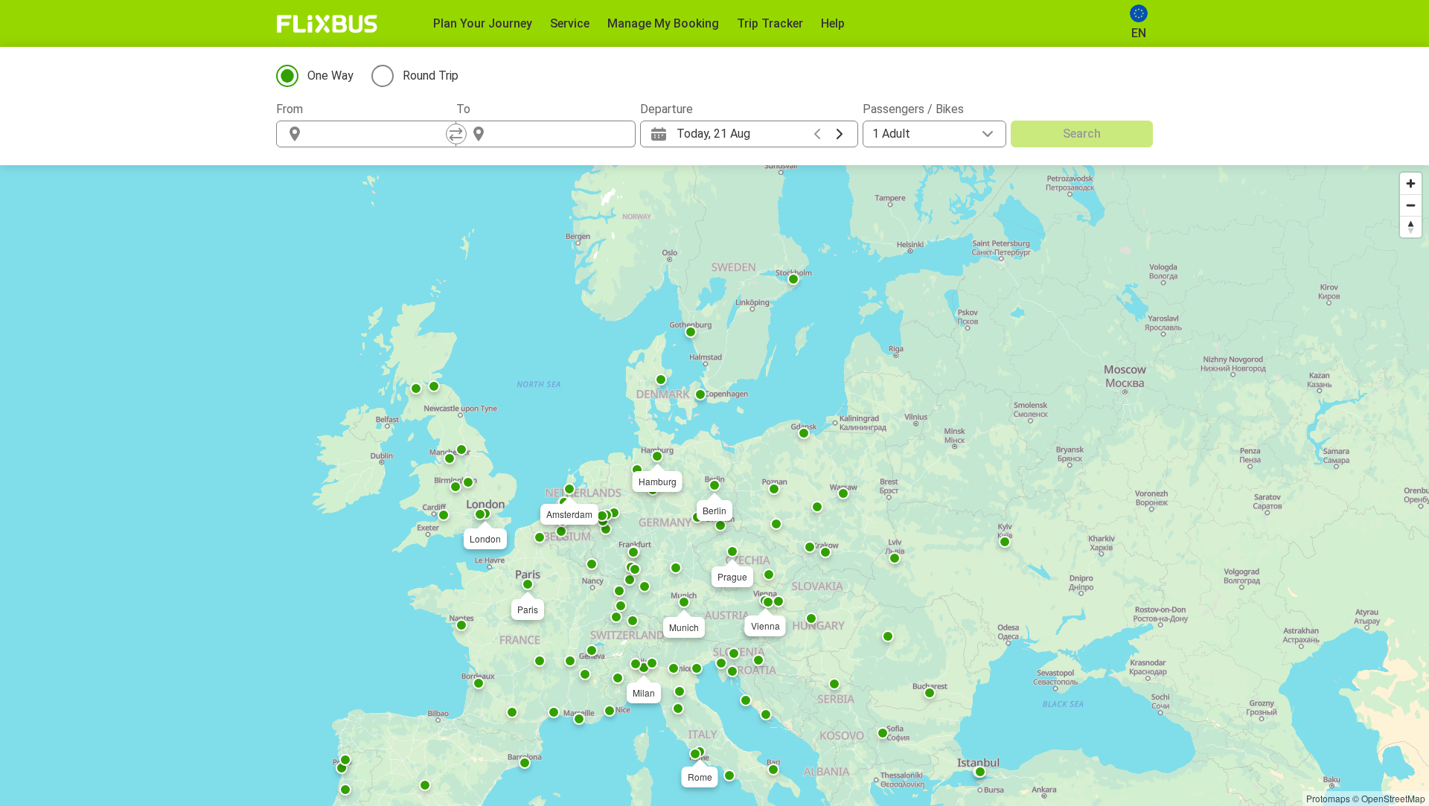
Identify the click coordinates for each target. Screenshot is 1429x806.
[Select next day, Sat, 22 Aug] (839, 134)
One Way (330, 75)
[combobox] (380, 134)
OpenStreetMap (1393, 798)
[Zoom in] (1411, 183)
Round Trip (430, 75)
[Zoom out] (1411, 205)
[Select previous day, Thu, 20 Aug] (817, 134)
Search (1082, 134)
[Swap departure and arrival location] (456, 134)
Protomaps (1328, 798)
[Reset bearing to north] (1411, 226)
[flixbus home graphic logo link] (327, 23)
